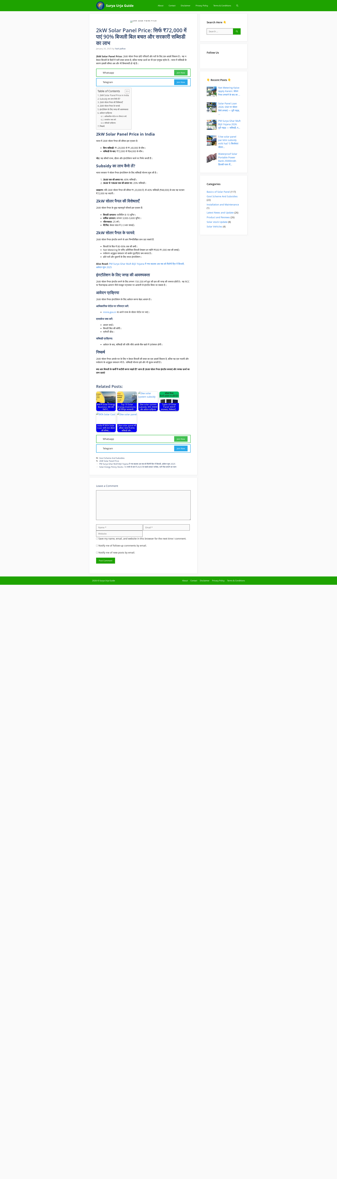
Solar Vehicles (214, 227)
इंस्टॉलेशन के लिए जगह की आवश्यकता (114, 109)
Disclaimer (185, 5)
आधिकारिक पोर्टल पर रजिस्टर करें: (115, 116)
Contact (172, 5)
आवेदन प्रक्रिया (106, 112)
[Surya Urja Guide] (100, 5)
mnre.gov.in (109, 312)
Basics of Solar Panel (218, 193)
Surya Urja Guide (120, 5)
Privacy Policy (202, 5)
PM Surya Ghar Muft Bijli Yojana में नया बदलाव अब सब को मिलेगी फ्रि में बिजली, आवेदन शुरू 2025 (137, 465)
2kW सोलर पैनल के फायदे (110, 105)
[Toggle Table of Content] (126, 91)
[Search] (237, 31)
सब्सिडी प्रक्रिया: (110, 123)
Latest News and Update (220, 213)
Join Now (181, 72)
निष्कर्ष (102, 126)
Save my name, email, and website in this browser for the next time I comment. (142, 539)
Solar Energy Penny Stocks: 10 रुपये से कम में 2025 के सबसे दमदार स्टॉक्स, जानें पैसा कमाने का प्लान (137, 468)
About (160, 5)
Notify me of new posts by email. (116, 553)
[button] (237, 5)
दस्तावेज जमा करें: (110, 119)
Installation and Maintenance (223, 205)
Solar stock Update (217, 223)
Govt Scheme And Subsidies (112, 459)
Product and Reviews (218, 218)
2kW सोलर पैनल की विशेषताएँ (111, 102)
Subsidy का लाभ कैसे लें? (110, 98)
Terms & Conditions (222, 5)
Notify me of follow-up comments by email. (122, 546)
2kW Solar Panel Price (109, 462)
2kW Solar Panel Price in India (114, 95)
